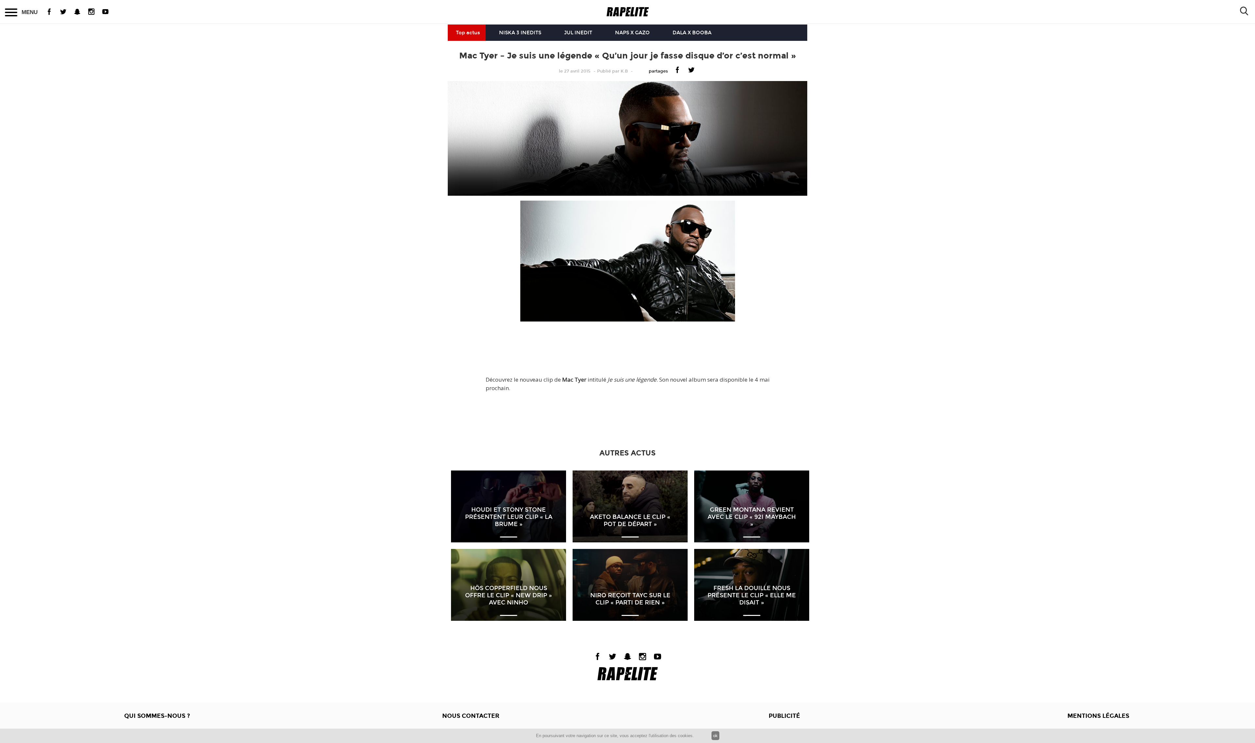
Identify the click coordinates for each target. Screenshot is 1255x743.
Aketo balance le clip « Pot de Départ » (630, 520)
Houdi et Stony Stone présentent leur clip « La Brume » (508, 517)
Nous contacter (470, 715)
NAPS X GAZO (632, 33)
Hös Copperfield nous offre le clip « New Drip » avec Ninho (508, 595)
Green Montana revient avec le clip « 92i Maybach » (752, 517)
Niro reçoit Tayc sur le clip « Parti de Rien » (630, 599)
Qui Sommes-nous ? (157, 715)
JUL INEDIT (578, 33)
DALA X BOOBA (692, 33)
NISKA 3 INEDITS (520, 33)
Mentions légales (1098, 715)
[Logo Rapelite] (628, 12)
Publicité (784, 715)
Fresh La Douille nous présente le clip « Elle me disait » (752, 595)
